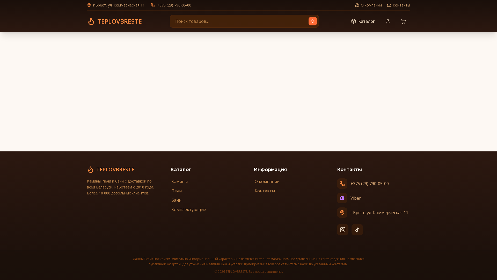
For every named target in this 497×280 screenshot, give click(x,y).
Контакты (401, 5)
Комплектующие (188, 209)
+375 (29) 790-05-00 (174, 5)
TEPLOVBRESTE (115, 169)
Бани (176, 200)
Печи (176, 191)
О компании (371, 5)
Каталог (366, 21)
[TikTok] (357, 229)
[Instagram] (342, 229)
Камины (179, 181)
